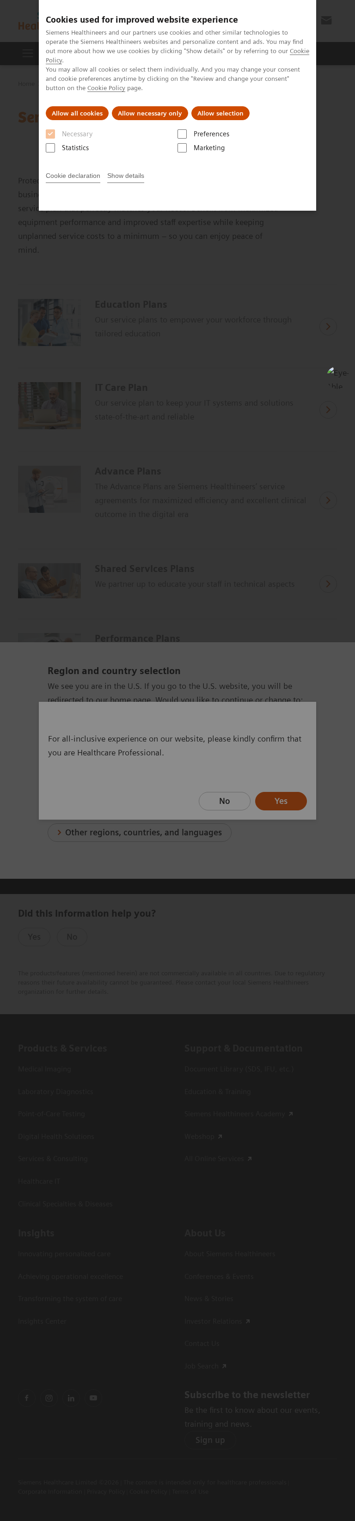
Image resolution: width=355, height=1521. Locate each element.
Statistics (75, 148)
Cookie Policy (106, 87)
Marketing (209, 148)
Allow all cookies (77, 113)
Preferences (211, 134)
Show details (125, 175)
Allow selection (220, 113)
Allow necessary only (150, 113)
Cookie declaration (73, 175)
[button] (337, 377)
